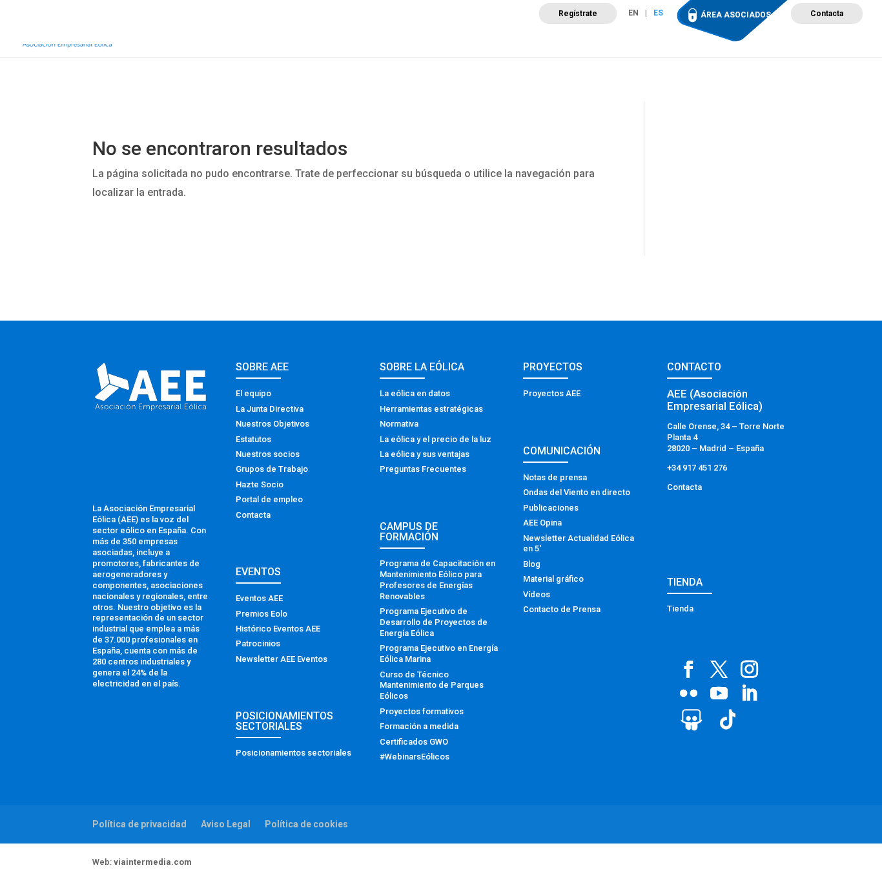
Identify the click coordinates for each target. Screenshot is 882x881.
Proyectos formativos (422, 711)
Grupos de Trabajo (272, 469)
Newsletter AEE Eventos (281, 659)
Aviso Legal (226, 824)
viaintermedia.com (153, 862)
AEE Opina (542, 522)
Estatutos (253, 439)
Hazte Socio (259, 484)
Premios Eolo (261, 614)
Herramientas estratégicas (431, 409)
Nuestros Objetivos (272, 424)
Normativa (399, 424)
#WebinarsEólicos (414, 756)
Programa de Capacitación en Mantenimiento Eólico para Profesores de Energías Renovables (437, 579)
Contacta (826, 13)
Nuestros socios (268, 454)
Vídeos (536, 594)
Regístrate (578, 13)
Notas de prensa (555, 477)
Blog (531, 564)
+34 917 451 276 (697, 467)
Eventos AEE (259, 598)
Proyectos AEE (551, 393)
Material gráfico (553, 579)
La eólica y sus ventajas (424, 454)
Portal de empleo (269, 499)
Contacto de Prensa (561, 609)
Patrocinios (258, 643)
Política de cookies (306, 824)
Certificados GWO (414, 742)
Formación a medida (419, 726)
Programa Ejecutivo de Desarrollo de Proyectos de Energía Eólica (433, 622)
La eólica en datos (415, 393)
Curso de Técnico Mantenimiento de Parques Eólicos (432, 685)
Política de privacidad (139, 824)
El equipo (253, 393)
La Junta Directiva (269, 409)
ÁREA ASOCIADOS (736, 14)
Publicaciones (551, 508)
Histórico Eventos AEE (278, 628)
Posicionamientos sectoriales (293, 753)
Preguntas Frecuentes (423, 469)
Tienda (680, 608)
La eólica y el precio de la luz (435, 439)
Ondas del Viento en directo (576, 492)
